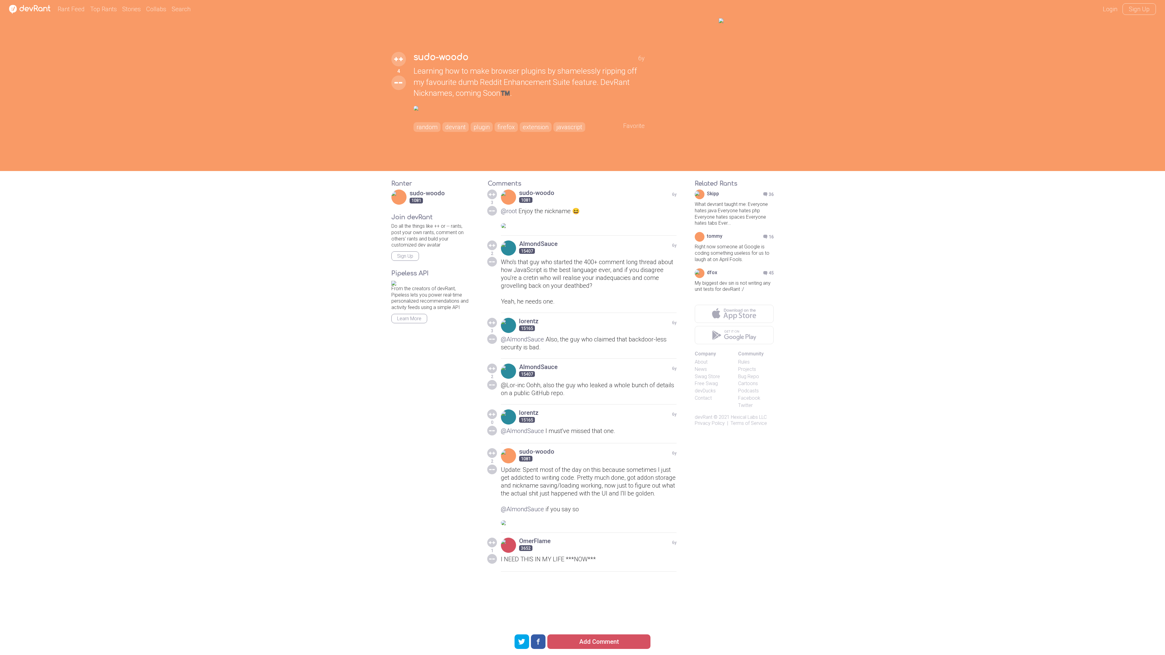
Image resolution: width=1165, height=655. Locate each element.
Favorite (634, 125)
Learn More (409, 318)
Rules (744, 362)
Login (1110, 9)
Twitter (745, 405)
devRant (703, 417)
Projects (747, 369)
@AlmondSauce (522, 339)
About (701, 362)
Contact (703, 398)
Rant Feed (71, 9)
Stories (131, 9)
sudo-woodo (441, 57)
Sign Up (1139, 9)
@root (509, 211)
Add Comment (599, 641)
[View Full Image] (529, 108)
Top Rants (103, 9)
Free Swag (706, 383)
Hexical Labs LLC (749, 417)
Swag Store (707, 376)
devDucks (705, 391)
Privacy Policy (710, 423)
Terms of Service (749, 423)
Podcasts (748, 391)
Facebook (749, 398)
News (701, 369)
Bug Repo (748, 376)
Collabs (156, 9)
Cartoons (748, 383)
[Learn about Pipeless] (393, 282)
